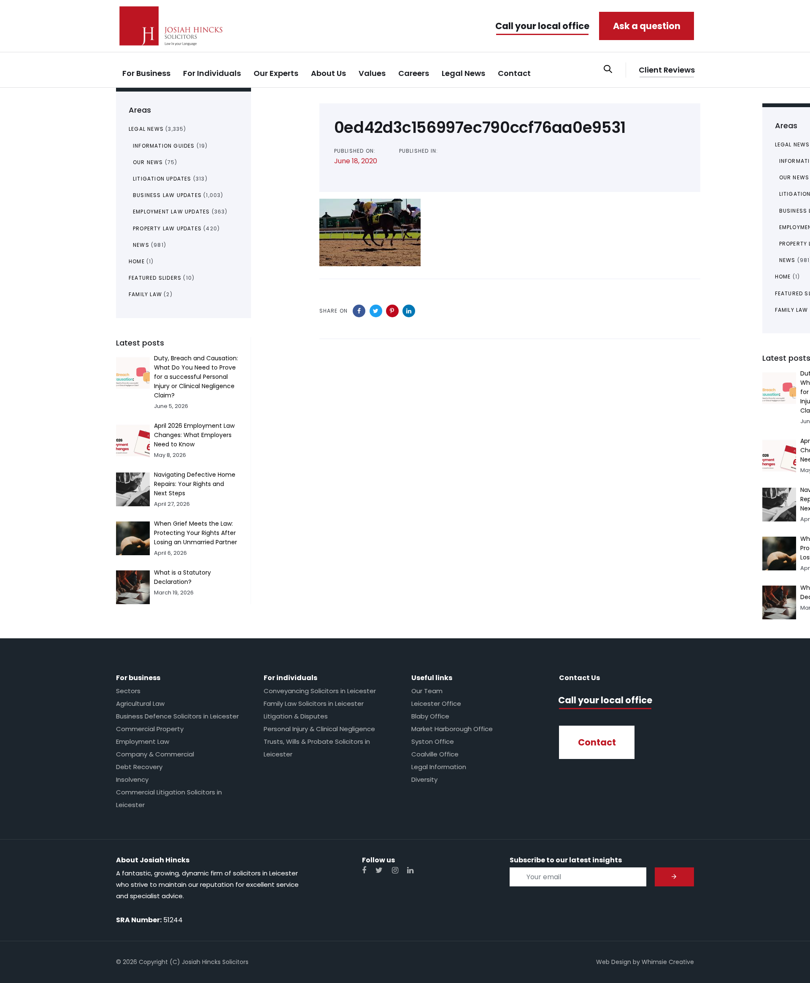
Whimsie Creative (668, 962)
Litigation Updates (162, 178)
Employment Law (142, 741)
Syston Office (432, 741)
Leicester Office (436, 703)
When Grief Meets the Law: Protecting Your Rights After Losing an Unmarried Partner (195, 532)
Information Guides (164, 145)
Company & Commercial (155, 754)
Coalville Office (435, 754)
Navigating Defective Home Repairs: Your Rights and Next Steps (194, 483)
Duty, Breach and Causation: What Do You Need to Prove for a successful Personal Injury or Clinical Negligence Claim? (196, 377)
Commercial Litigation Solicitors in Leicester (169, 798)
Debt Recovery (139, 766)
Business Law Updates (167, 195)
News (141, 244)
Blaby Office (430, 716)
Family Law (145, 294)
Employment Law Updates (171, 211)
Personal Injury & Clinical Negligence (319, 728)
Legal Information (438, 766)
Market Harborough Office (452, 728)
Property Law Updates (167, 228)
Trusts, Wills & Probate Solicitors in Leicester (317, 748)
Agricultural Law (140, 703)
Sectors (128, 690)
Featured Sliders (155, 277)
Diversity (424, 779)
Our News (148, 162)
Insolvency (132, 779)
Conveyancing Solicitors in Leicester (320, 690)
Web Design (613, 962)
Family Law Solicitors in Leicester (314, 703)
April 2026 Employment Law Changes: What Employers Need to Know (194, 434)
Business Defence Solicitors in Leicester (177, 716)
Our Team (427, 690)
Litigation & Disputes (296, 716)
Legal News (146, 128)
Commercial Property (150, 728)
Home (137, 261)
